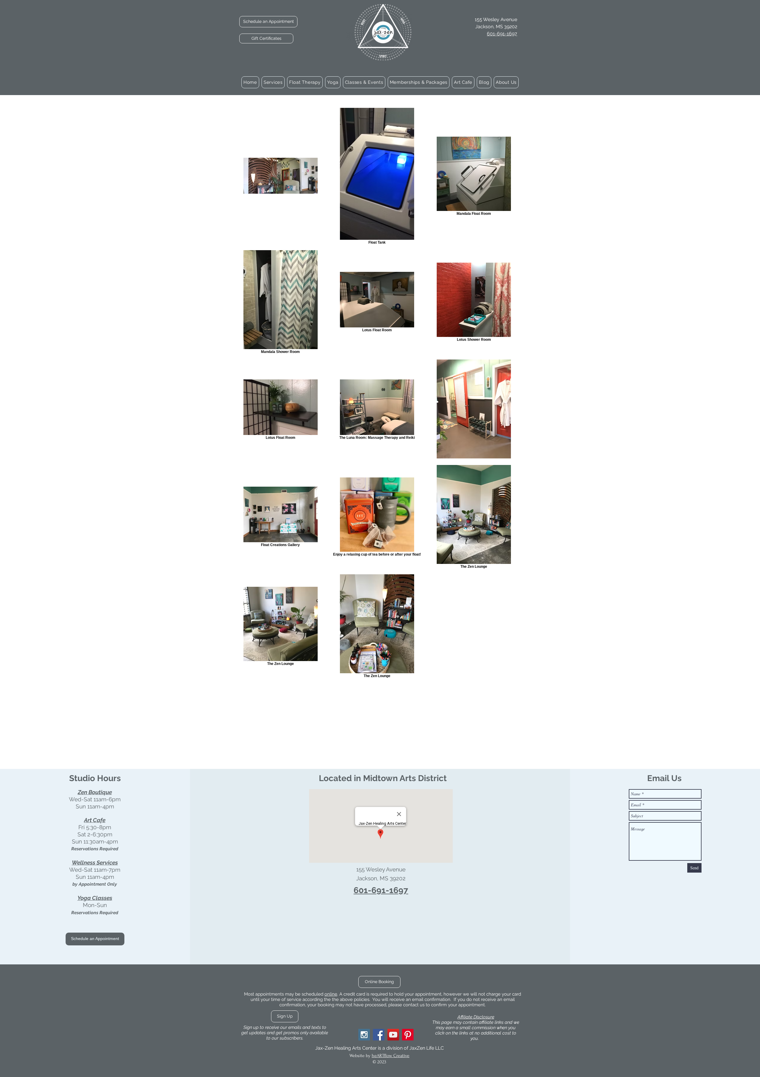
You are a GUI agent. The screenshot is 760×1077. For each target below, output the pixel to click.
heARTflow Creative (390, 1055)
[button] (273, 82)
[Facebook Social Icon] (378, 1034)
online (330, 994)
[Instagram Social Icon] (364, 1034)
